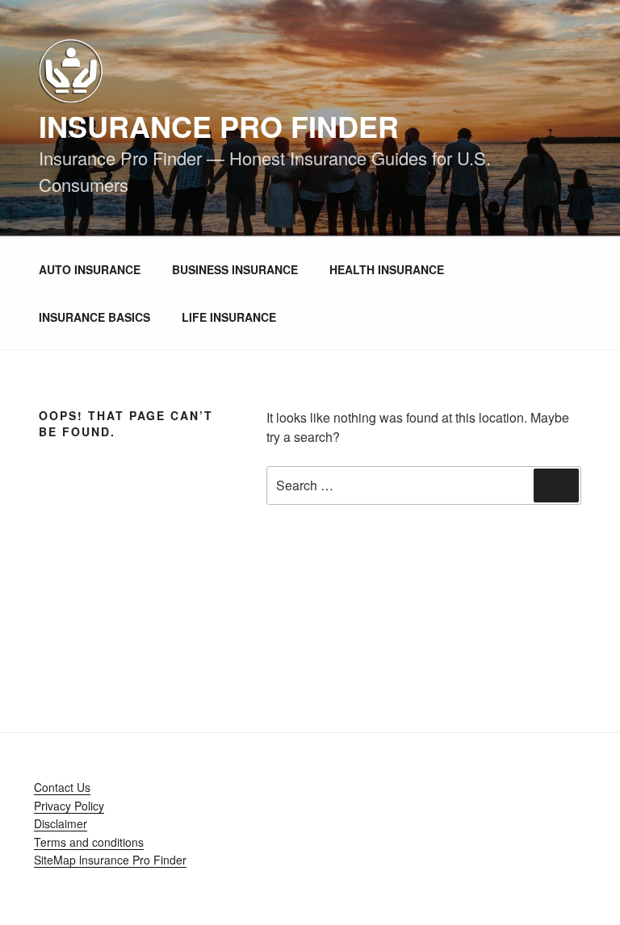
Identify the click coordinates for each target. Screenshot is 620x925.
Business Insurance (235, 269)
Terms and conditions (89, 842)
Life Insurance (229, 317)
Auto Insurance (89, 269)
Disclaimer (60, 823)
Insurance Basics (94, 317)
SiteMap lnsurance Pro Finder (110, 860)
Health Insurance (386, 269)
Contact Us (62, 787)
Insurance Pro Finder (219, 126)
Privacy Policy (69, 806)
